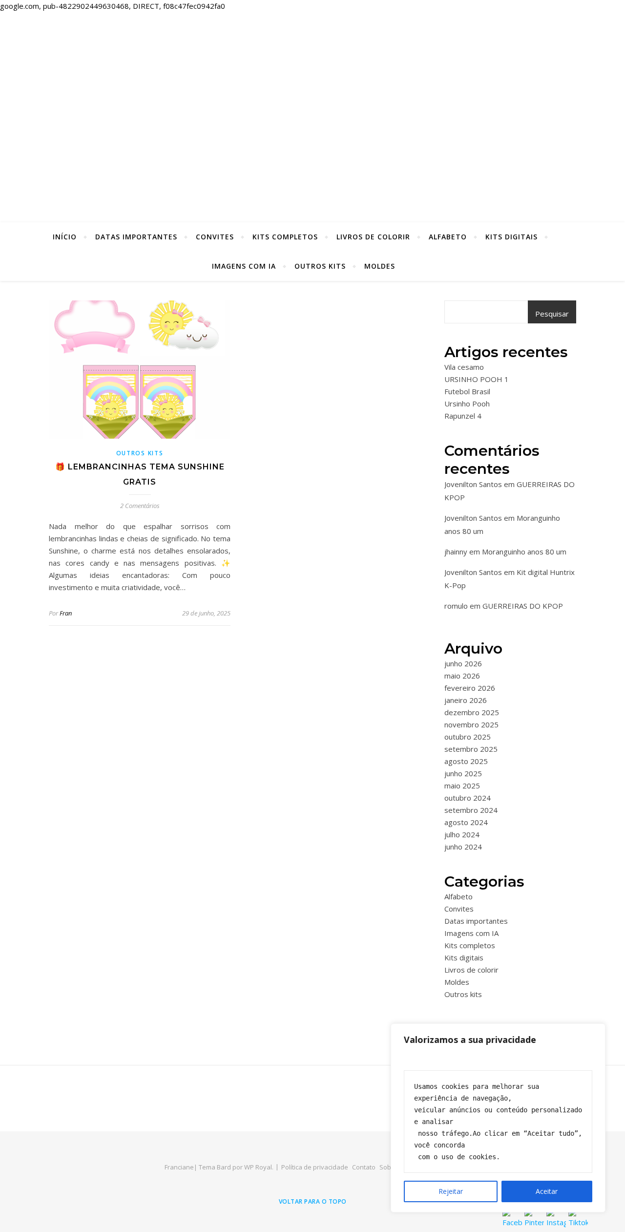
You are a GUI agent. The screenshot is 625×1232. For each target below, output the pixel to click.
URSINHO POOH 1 (476, 379)
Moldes (379, 266)
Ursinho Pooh (467, 403)
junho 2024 (463, 846)
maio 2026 (462, 675)
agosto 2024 (466, 822)
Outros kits (320, 266)
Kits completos (285, 236)
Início (65, 236)
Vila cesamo (464, 367)
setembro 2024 (471, 810)
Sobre (388, 1167)
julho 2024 (461, 834)
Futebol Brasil (467, 391)
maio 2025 (462, 785)
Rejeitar (450, 1191)
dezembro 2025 (471, 712)
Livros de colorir (373, 236)
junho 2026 (463, 663)
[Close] (595, 1032)
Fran (66, 613)
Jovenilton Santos (473, 484)
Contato (363, 1167)
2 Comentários (140, 505)
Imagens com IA (244, 266)
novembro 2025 (471, 724)
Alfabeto (448, 236)
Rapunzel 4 (462, 416)
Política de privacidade (314, 1167)
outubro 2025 (467, 737)
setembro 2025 (471, 749)
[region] (498, 1117)
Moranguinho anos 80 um (524, 551)
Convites (215, 236)
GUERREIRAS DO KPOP (522, 606)
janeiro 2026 (465, 700)
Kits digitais (511, 236)
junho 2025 (463, 773)
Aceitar (547, 1191)
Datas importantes (136, 236)
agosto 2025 (466, 761)
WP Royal (258, 1167)
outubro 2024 (467, 798)
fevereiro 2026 (469, 688)
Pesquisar (552, 314)
